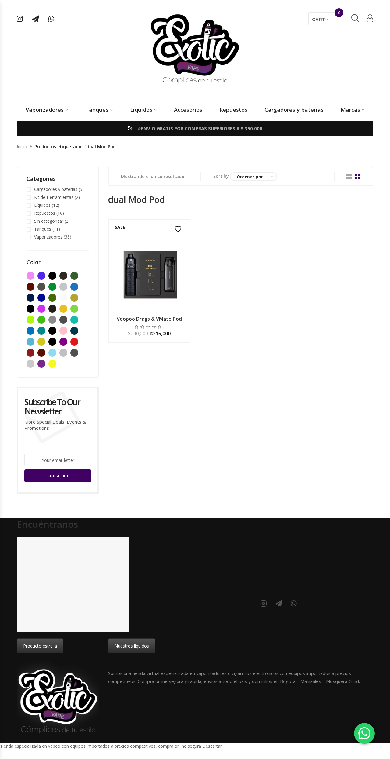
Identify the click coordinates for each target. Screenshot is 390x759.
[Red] (74, 342)
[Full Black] (52, 309)
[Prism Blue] (74, 331)
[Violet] (41, 364)
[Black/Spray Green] (52, 287)
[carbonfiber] (63, 298)
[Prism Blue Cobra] (30, 342)
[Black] (52, 276)
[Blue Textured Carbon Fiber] (41, 298)
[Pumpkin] (52, 342)
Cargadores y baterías (294, 109)
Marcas (350, 109)
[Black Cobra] (63, 276)
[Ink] (63, 320)
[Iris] (74, 320)
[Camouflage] (52, 298)
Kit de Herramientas (53, 197)
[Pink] (63, 331)
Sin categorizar (48, 221)
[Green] (74, 309)
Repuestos (233, 109)
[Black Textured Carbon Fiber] (41, 287)
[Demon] (30, 309)
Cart (325, 17)
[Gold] (63, 309)
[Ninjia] (52, 331)
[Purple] (63, 342)
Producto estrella (40, 646)
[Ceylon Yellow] (74, 298)
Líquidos (141, 109)
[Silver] (63, 353)
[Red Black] (30, 353)
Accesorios (188, 109)
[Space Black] (74, 353)
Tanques (96, 109)
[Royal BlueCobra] (52, 353)
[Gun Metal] (52, 320)
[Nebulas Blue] (41, 331)
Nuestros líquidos (132, 646)
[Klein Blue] (30, 331)
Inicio (22, 146)
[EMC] (41, 309)
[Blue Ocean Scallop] (30, 298)
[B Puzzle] (41, 276)
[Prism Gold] (41, 342)
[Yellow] (52, 364)
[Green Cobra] (41, 320)
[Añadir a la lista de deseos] (176, 229)
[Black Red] (30, 287)
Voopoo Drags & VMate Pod (149, 319)
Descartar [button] (212, 746)
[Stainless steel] (30, 364)
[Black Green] (74, 276)
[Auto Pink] (30, 276)
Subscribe (58, 476)
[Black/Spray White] (63, 287)
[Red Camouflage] (41, 353)
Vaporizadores (45, 109)
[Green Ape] (30, 320)
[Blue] (74, 287)
